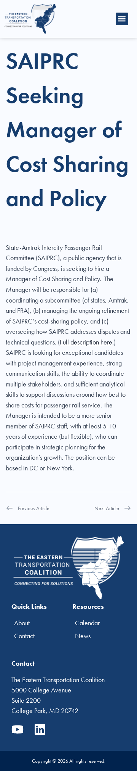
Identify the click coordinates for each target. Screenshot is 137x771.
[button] (122, 19)
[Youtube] (17, 729)
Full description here (86, 342)
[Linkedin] (40, 729)
